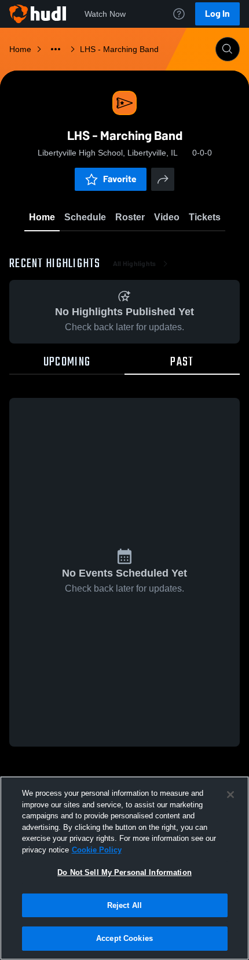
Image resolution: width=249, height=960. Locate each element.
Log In (217, 13)
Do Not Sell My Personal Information (124, 872)
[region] (124, 868)
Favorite (120, 179)
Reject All (124, 905)
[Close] (230, 794)
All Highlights (134, 263)
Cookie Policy (97, 849)
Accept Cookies (124, 938)
